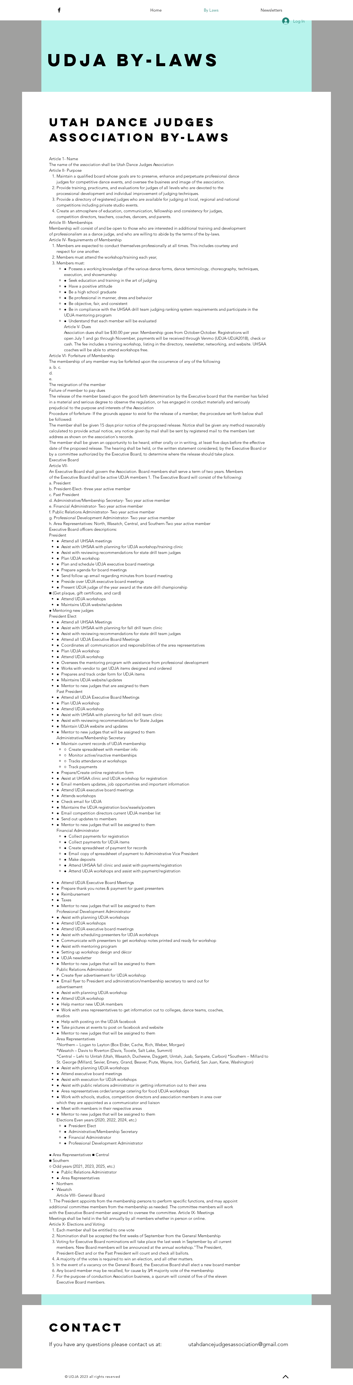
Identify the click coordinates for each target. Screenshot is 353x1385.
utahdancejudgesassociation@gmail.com (238, 1344)
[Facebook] (59, 10)
